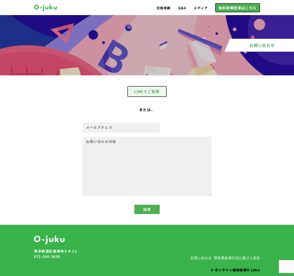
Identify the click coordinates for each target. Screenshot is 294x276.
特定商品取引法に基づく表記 (237, 257)
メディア (201, 8)
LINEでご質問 (146, 91)
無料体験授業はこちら (238, 7)
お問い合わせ (201, 257)
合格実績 (163, 8)
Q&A (182, 8)
